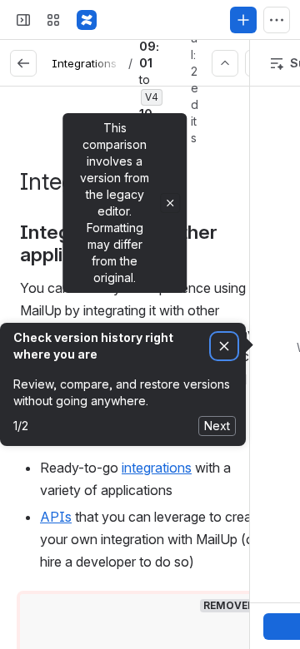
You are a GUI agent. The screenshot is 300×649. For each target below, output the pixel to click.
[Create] (243, 20)
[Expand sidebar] (23, 20)
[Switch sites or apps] (53, 20)
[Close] (170, 203)
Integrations (84, 63)
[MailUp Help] (86, 20)
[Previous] (225, 63)
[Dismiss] (224, 346)
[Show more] (276, 20)
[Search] (120, 20)
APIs (56, 516)
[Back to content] (23, 63)
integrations (157, 467)
